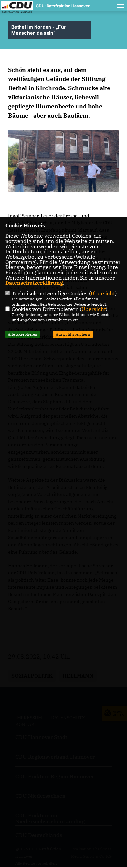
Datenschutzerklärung (34, 283)
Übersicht (103, 293)
